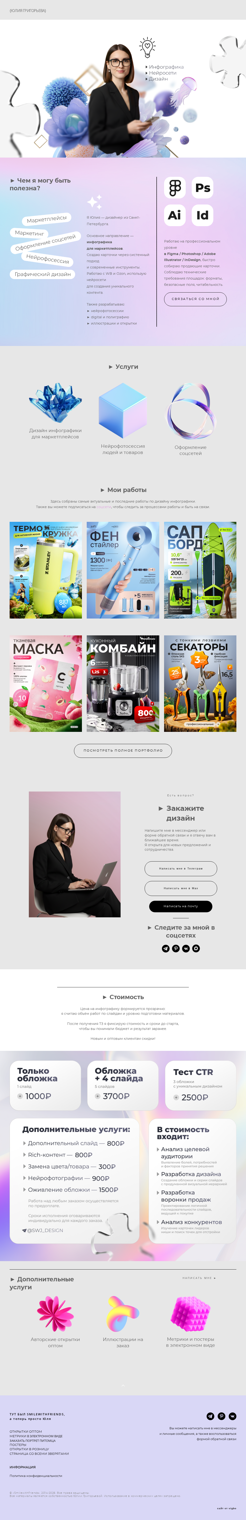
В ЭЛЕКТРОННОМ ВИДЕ (44, 1436)
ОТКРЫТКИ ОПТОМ (26, 1431)
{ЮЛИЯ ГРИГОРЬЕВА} (28, 11)
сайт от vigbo (226, 1508)
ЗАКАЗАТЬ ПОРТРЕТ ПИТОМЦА (32, 1440)
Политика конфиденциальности (36, 1476)
